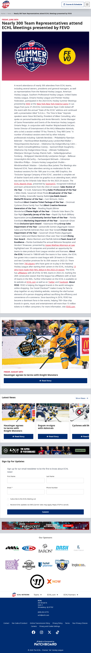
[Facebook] (33, 632)
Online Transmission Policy (40, 623)
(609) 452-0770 (43, 612)
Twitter (51, 282)
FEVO (28, 103)
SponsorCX (50, 183)
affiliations (22, 272)
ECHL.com (31, 282)
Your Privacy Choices (80, 623)
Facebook (63, 282)
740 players (29, 263)
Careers (34, 626)
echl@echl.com (43, 615)
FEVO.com (70, 306)
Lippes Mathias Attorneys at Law (60, 245)
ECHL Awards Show (23, 183)
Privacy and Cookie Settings (50, 626)
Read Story (46, 380)
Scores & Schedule (74, 4)
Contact (6, 623)
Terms (67, 623)
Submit (45, 512)
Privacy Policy (57, 623)
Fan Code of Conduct (19, 623)
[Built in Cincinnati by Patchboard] (45, 643)
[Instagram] (41, 632)
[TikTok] (57, 632)
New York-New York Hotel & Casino (52, 103)
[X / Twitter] (49, 632)
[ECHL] (5, 4)
